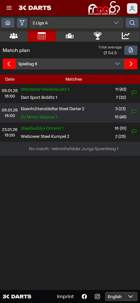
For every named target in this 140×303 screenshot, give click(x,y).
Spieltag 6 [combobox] (27, 64)
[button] (9, 7)
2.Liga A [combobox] (40, 23)
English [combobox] (115, 296)
